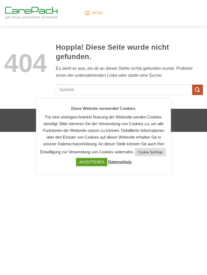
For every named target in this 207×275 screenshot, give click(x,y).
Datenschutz (120, 162)
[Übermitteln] (197, 90)
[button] (93, 13)
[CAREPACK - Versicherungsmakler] (42, 13)
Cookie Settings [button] (150, 152)
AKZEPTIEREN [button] (91, 162)
